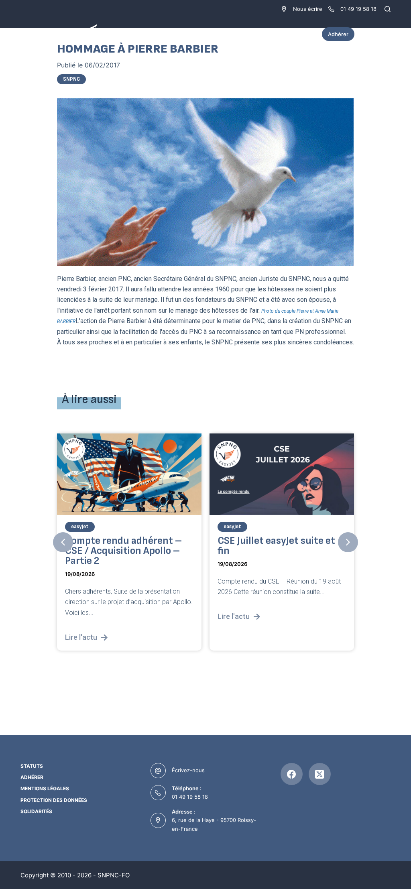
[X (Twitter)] (320, 774)
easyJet (80, 526)
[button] (63, 542)
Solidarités (36, 811)
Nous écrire (307, 9)
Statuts (31, 766)
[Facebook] (292, 774)
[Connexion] (387, 34)
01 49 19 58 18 (190, 796)
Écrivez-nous (188, 770)
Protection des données (53, 800)
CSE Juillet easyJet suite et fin (276, 546)
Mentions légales (44, 788)
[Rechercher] (388, 9)
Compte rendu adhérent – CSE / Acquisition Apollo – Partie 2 (123, 551)
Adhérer (338, 34)
